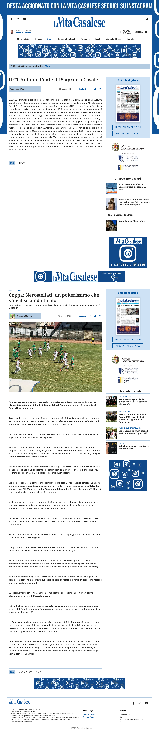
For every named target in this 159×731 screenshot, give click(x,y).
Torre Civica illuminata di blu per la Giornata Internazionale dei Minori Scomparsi (134, 202)
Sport (38, 66)
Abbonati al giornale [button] (128, 133)
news (22, 163)
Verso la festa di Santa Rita (132, 221)
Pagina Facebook (12, 19)
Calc (38, 672)
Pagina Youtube (25, 19)
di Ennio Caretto (23, 33)
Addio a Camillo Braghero (120, 214)
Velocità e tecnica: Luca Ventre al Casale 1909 (134, 447)
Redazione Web (17, 89)
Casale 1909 (25, 672)
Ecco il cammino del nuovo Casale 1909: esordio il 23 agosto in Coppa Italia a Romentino (132, 418)
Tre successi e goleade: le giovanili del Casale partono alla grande (133, 402)
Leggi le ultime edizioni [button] (128, 127)
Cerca (141, 19)
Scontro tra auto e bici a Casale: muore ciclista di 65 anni (132, 187)
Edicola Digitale (127, 32)
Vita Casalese (25, 66)
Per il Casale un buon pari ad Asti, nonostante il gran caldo (133, 432)
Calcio (49, 66)
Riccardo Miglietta (25, 316)
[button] (147, 19)
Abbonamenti (141, 32)
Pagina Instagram (18, 19)
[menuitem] (22, 39)
